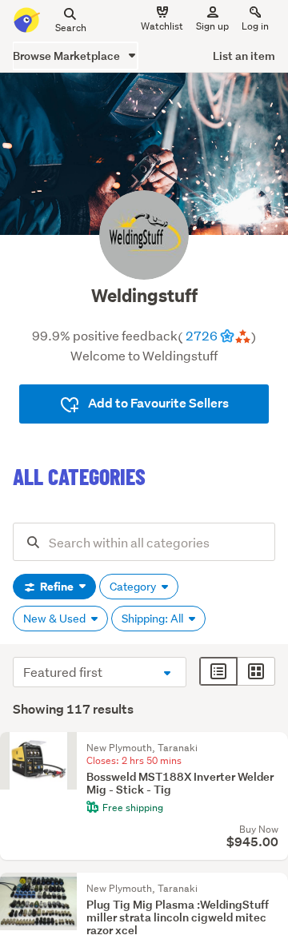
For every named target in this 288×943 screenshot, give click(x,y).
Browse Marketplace (67, 55)
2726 (201, 335)
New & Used (55, 618)
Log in (255, 26)
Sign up (212, 26)
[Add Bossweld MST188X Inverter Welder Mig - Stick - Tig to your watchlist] (272, 748)
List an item (244, 55)
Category (134, 586)
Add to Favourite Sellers (157, 403)
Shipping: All (154, 618)
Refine (57, 587)
